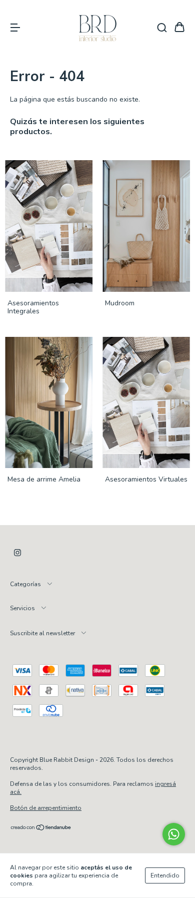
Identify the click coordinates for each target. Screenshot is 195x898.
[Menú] (15, 28)
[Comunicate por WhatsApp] (173, 834)
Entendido (165, 875)
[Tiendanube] (41, 829)
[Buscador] (162, 28)
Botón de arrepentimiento (46, 808)
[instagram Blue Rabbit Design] (17, 552)
